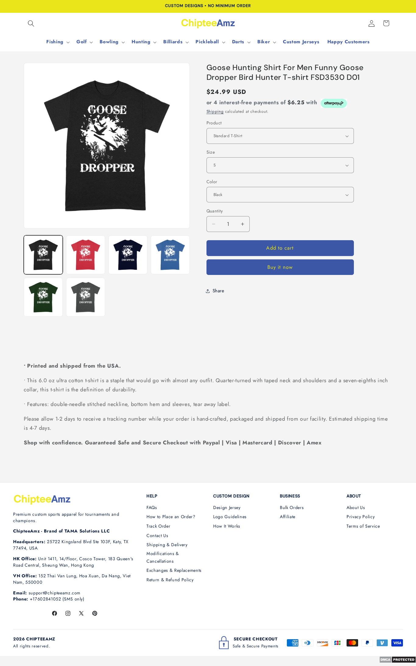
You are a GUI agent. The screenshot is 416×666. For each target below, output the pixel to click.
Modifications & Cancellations (162, 557)
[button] (31, 23)
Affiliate (287, 517)
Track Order (158, 526)
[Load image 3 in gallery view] (127, 254)
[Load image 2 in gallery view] (85, 254)
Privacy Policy (361, 517)
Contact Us (157, 535)
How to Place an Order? (171, 517)
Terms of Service (363, 526)
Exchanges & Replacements (174, 570)
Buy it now (280, 267)
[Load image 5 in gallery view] (43, 297)
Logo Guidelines (230, 517)
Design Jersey (227, 507)
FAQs (151, 507)
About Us (356, 507)
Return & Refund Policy (170, 580)
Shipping (215, 111)
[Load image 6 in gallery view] (85, 297)
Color (211, 182)
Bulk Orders (292, 507)
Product (214, 123)
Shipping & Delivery (167, 545)
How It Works (226, 526)
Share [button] (218, 290)
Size (210, 152)
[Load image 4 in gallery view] (170, 254)
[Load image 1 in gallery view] (43, 254)
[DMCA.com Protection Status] (397, 661)
